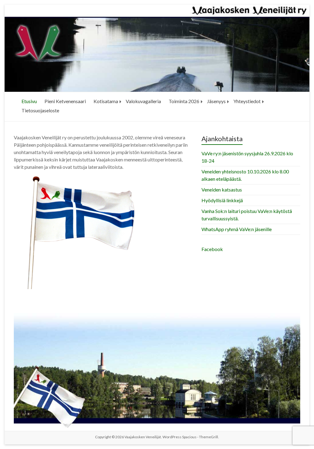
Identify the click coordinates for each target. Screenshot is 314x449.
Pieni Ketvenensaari (65, 101)
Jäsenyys (216, 101)
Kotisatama (106, 101)
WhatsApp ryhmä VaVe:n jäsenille (236, 229)
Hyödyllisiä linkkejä (222, 200)
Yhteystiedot (247, 101)
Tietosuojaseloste (40, 110)
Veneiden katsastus (221, 189)
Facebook (212, 249)
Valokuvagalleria (143, 101)
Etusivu (29, 101)
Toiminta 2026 (184, 101)
